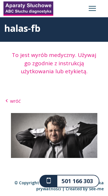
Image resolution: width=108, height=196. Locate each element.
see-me (96, 188)
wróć (15, 101)
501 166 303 (77, 181)
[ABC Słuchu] (28, 8)
